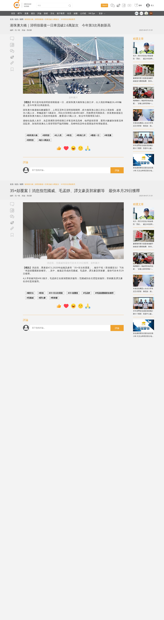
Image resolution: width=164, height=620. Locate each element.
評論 (39, 13)
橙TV (20, 13)
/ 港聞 (21, 19)
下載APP (104, 5)
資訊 (33, 13)
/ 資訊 (16, 19)
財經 (46, 13)
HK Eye (92, 13)
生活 (69, 13)
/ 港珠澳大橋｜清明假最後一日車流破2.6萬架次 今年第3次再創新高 (49, 19)
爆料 (140, 5)
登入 (152, 5)
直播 (26, 13)
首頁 (13, 13)
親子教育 (61, 13)
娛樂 (76, 13)
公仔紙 (83, 13)
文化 (52, 13)
